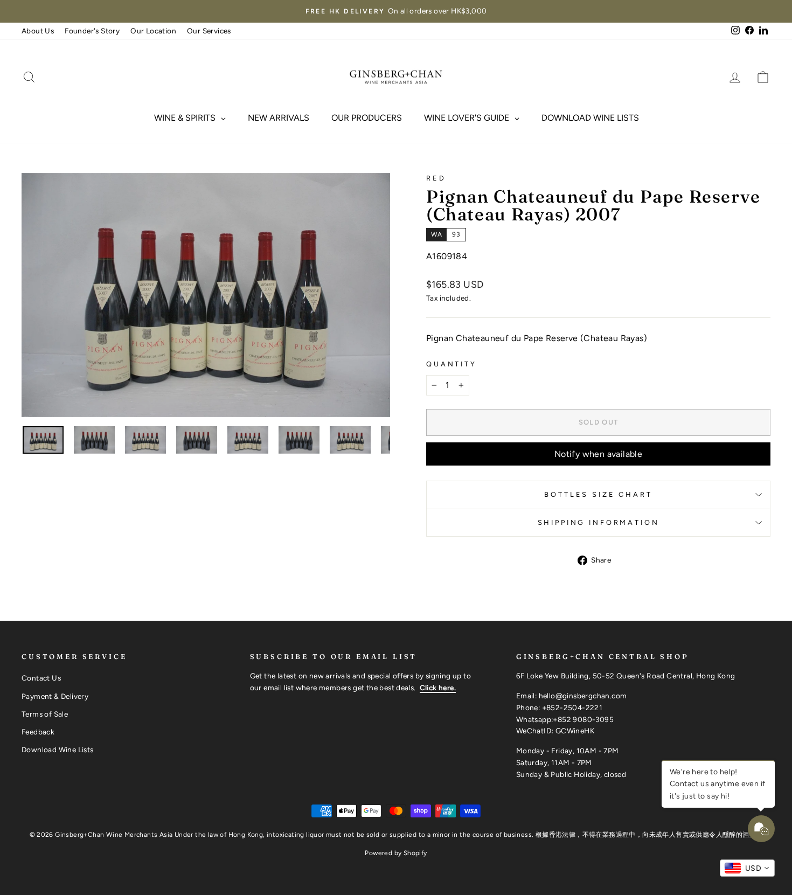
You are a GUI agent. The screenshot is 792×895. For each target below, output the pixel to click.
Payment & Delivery (55, 696)
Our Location (153, 30)
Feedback (38, 731)
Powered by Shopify (396, 853)
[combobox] (747, 868)
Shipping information (598, 522)
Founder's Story (92, 30)
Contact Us (41, 678)
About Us (38, 30)
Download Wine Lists (58, 749)
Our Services (209, 30)
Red (436, 178)
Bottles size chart (598, 494)
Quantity (451, 364)
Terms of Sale (45, 714)
